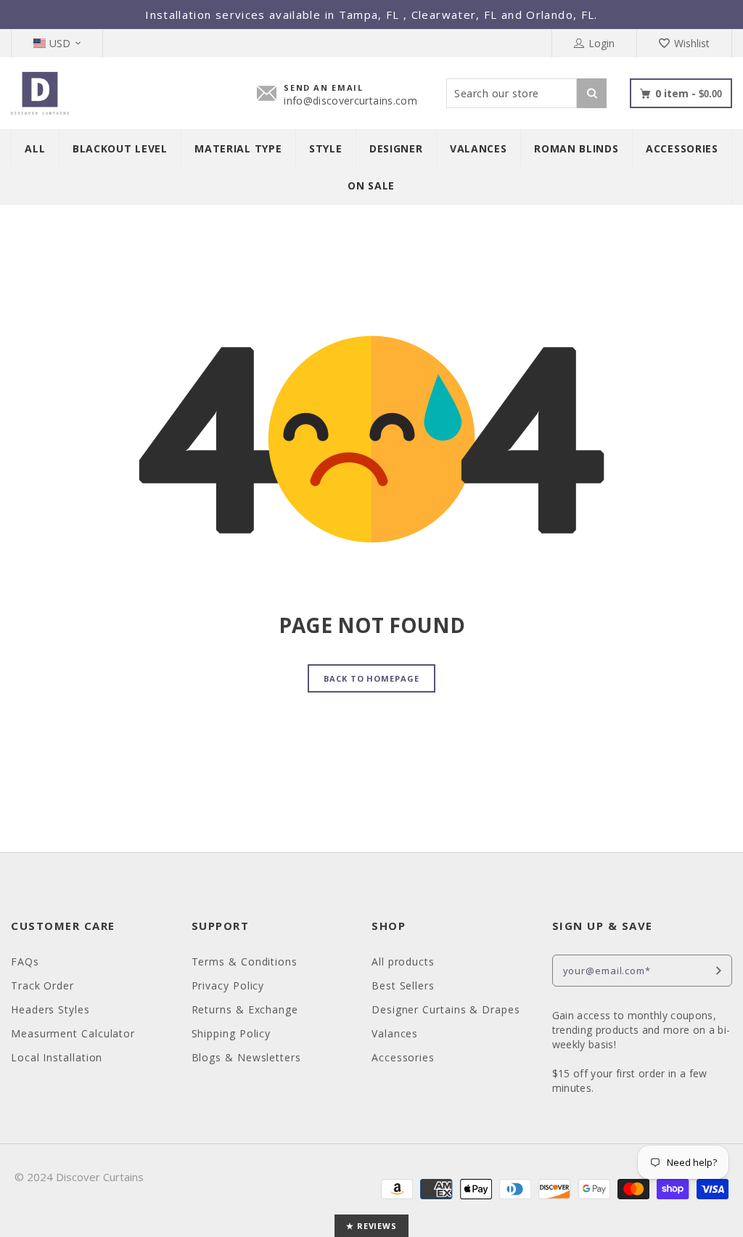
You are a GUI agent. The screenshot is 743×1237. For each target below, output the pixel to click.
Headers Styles (50, 1009)
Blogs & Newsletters (246, 1057)
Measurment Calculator (73, 1033)
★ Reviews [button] (371, 1225)
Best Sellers (403, 985)
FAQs (25, 961)
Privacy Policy (228, 985)
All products (403, 961)
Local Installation (56, 1057)
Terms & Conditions (244, 961)
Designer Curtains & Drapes (446, 1009)
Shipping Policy (231, 1033)
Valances (395, 1033)
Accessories (403, 1057)
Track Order (42, 985)
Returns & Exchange (245, 1009)
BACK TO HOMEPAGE (371, 678)
